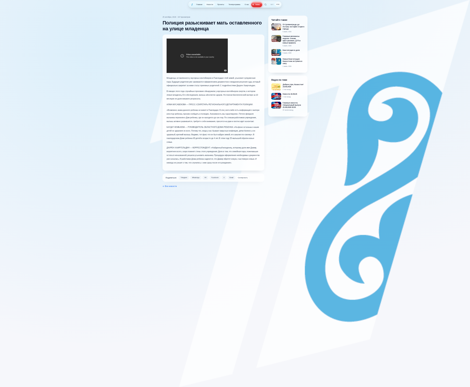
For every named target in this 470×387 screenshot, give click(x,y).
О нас (247, 4)
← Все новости (170, 186)
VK (205, 177)
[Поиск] (265, 4)
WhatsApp (196, 177)
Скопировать (243, 178)
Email (231, 177)
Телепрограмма (234, 4)
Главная (199, 4)
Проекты (220, 4)
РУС (278, 4)
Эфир (257, 4)
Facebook (215, 177)
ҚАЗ (272, 4)
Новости (210, 4)
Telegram (184, 177)
